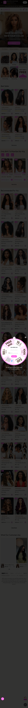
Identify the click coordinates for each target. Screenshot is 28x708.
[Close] (25, 337)
